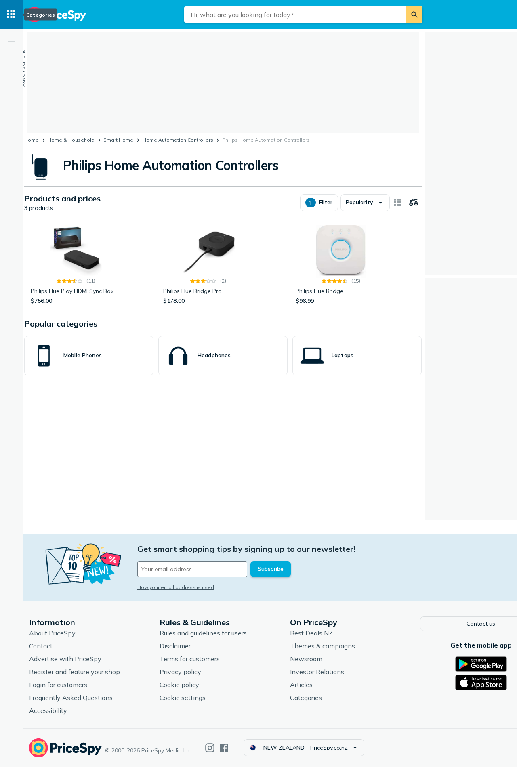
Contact (41, 646)
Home (31, 140)
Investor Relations (317, 672)
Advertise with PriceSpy (65, 659)
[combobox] (295, 14)
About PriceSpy (52, 633)
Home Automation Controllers (178, 140)
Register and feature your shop (74, 672)
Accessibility (48, 710)
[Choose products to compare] (414, 202)
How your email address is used (175, 587)
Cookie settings (183, 698)
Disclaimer (175, 646)
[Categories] (11, 14)
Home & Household (71, 140)
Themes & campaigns (322, 646)
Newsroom (306, 659)
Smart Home (118, 140)
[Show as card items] (397, 203)
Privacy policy (180, 672)
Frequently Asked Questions (71, 698)
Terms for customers (190, 659)
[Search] (414, 14)
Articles (301, 685)
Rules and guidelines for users (203, 633)
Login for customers (58, 685)
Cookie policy (179, 685)
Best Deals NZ (311, 633)
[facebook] (224, 747)
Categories (306, 698)
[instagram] (209, 747)
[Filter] (11, 44)
